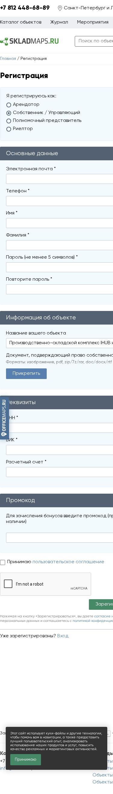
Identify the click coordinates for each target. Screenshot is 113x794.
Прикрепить (26, 373)
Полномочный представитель (47, 120)
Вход (62, 636)
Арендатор (26, 104)
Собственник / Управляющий (46, 112)
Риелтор (23, 128)
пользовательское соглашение (68, 562)
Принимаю (20, 562)
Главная (8, 59)
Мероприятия (92, 22)
